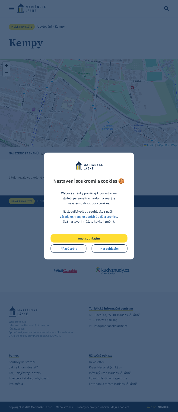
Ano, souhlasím (89, 238)
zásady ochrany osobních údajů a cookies (88, 216)
